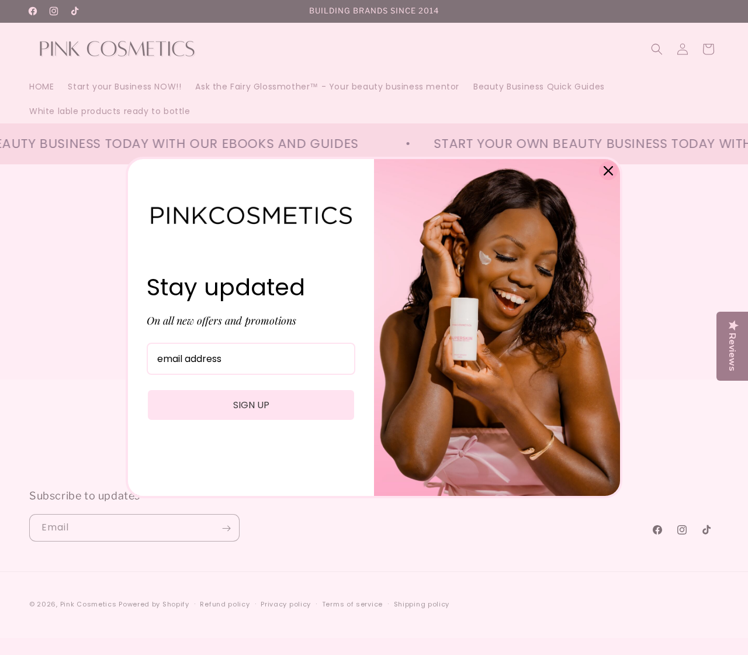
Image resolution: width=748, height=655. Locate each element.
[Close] (608, 171)
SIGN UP (251, 405)
